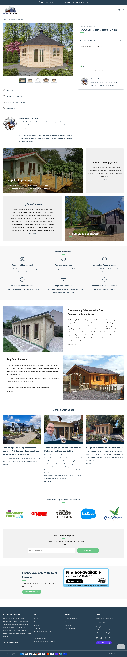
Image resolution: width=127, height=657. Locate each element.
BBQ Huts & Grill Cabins (88, 26)
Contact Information (71, 618)
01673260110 (100, 623)
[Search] (114, 10)
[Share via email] (106, 71)
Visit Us (10, 391)
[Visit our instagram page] (101, 637)
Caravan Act (37, 628)
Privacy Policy (69, 622)
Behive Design (14, 642)
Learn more (105, 179)
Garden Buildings (27, 10)
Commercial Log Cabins (60, 10)
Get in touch (98, 85)
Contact (87, 10)
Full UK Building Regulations (43, 631)
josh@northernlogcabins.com (105, 618)
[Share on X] (99, 71)
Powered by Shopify (102, 654)
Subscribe (88, 550)
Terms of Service (70, 628)
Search (36, 618)
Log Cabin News (39, 635)
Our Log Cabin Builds (40, 638)
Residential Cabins (43, 10)
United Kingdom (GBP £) (9, 654)
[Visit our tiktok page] (105, 637)
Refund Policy (69, 625)
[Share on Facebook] (96, 71)
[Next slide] (69, 50)
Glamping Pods (76, 10)
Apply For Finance (31, 592)
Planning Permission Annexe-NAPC (44, 641)
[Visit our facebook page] (97, 637)
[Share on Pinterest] (103, 71)
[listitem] (46, 2)
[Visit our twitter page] (110, 637)
